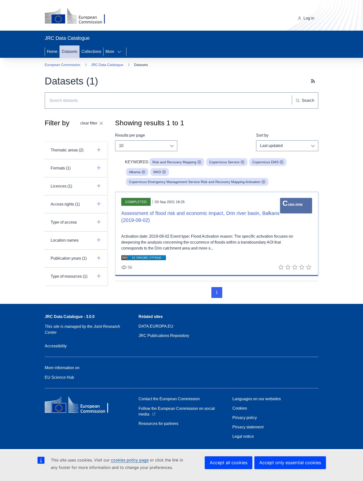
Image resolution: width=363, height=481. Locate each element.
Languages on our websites (256, 399)
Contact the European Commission (169, 399)
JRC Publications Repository (164, 336)
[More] (120, 51)
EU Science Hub (59, 377)
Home (52, 51)
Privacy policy (244, 418)
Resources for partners (158, 423)
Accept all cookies (228, 462)
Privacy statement (247, 427)
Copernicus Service (224, 162)
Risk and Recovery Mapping (174, 162)
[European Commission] (79, 16)
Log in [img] (308, 18)
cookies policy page (130, 460)
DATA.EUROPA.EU (156, 326)
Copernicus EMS (265, 162)
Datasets (69, 51)
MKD (157, 172)
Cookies (239, 408)
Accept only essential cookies (290, 462)
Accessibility (56, 346)
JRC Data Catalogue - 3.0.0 (70, 316)
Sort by (262, 135)
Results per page (130, 135)
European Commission (62, 65)
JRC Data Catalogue (107, 65)
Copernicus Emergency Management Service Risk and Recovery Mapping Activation (195, 182)
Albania (135, 172)
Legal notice (243, 436)
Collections (91, 51)
